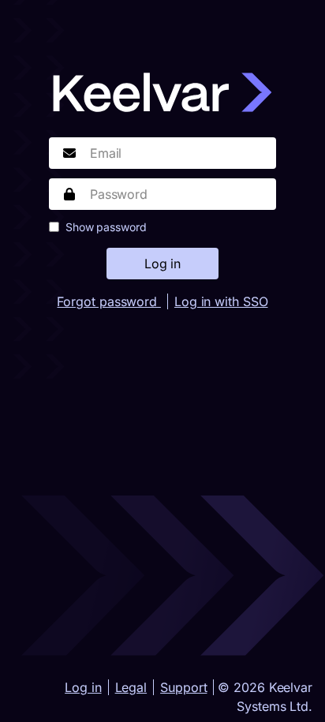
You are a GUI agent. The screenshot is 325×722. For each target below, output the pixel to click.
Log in (83, 687)
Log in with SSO (221, 301)
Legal (131, 687)
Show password (106, 227)
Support (183, 687)
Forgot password (108, 301)
